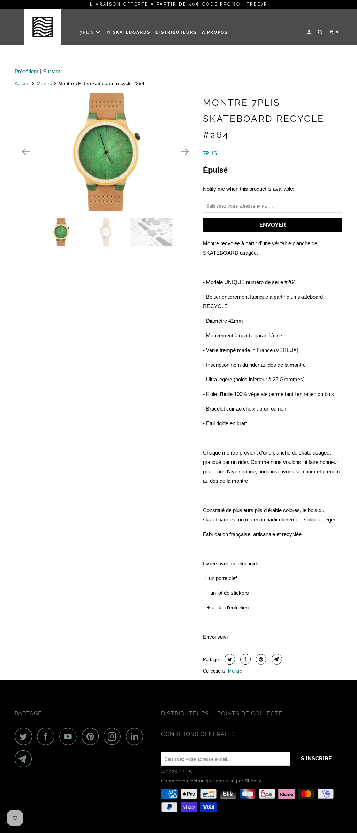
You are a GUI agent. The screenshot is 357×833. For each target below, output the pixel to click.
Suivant (51, 71)
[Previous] (25, 152)
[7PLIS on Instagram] (114, 736)
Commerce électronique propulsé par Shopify (211, 780)
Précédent (26, 71)
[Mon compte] (310, 32)
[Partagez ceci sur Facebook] (244, 659)
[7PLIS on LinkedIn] (136, 736)
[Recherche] (321, 32)
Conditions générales (198, 734)
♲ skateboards (128, 32)
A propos (215, 32)
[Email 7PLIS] (25, 758)
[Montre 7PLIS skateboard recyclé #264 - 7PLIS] (105, 152)
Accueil (22, 83)
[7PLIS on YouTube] (69, 736)
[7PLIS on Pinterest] (92, 736)
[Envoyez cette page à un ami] (276, 659)
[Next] (184, 152)
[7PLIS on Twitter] (25, 736)
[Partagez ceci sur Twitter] (229, 659)
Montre (44, 83)
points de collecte (249, 713)
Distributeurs (176, 32)
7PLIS (88, 32)
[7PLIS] (42, 27)
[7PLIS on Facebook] (47, 736)
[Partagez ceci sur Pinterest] (260, 659)
